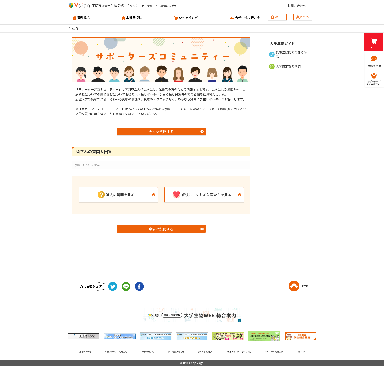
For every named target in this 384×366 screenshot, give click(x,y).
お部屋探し (134, 17)
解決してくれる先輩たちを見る (206, 194)
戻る (75, 28)
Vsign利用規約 (147, 351)
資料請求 (83, 17)
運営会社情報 (85, 351)
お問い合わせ (296, 5)
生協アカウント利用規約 (116, 351)
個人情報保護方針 (176, 351)
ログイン (304, 17)
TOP (305, 286)
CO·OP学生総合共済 (274, 351)
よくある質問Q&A (206, 351)
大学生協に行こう (247, 17)
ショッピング (188, 17)
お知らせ (279, 17)
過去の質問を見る (120, 194)
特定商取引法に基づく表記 (239, 351)
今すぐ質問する (161, 131)
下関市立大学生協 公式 (137, 5)
